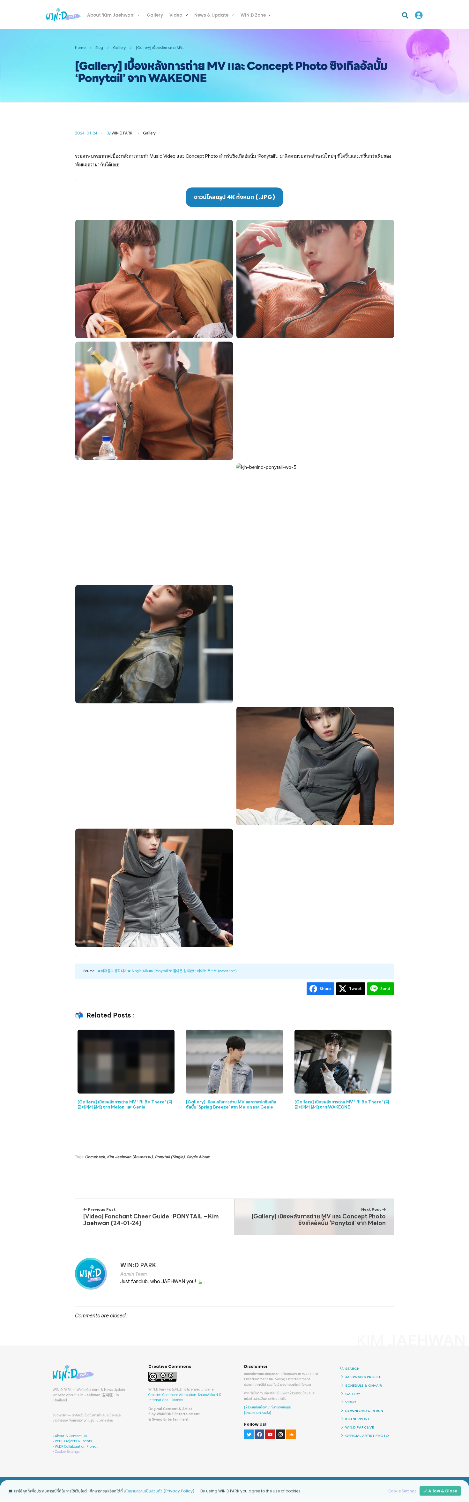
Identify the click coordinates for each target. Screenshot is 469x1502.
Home (80, 47)
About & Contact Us (71, 1436)
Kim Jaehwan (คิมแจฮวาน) (130, 1157)
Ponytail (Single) (170, 1157)
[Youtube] (270, 1434)
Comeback (95, 1157)
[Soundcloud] (291, 1434)
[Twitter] (249, 1434)
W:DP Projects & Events (73, 1441)
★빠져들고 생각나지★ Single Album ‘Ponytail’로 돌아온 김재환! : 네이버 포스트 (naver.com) (167, 971)
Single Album (199, 1157)
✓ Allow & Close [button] (440, 1491)
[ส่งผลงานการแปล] (257, 1412)
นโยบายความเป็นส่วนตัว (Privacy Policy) (159, 1491)
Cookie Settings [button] (67, 1451)
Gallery (119, 47)
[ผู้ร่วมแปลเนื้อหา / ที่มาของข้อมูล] (267, 1407)
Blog (99, 47)
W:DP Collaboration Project (76, 1446)
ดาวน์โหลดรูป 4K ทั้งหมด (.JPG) (234, 197)
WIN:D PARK (122, 133)
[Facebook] (259, 1434)
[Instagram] (280, 1434)
